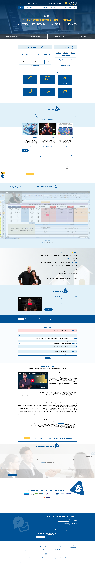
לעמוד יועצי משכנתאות (47, 500)
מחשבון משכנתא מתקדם (65, 65)
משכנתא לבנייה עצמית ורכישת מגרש (41, 550)
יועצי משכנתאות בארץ (57, 543)
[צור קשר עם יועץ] (2, 176)
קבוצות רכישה (33, 116)
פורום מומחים (32, 7)
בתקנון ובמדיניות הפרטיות (49, 534)
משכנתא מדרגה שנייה (43, 546)
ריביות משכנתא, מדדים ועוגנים (71, 549)
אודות (27, 7)
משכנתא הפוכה (44, 543)
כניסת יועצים (21, 3)
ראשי (74, 7)
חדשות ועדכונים (45, 7)
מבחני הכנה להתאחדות (28, 547)
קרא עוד (65, 146)
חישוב (65, 55)
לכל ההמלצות (12, 475)
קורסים (39, 7)
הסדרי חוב (30, 549)
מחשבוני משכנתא (68, 7)
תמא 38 (43, 119)
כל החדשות (47, 358)
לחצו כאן (27, 438)
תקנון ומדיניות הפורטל (28, 550)
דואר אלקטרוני (44, 161)
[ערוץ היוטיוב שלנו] (46, 554)
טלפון (76, 526)
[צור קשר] (49, 554)
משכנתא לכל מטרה (43, 547)
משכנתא (40, 116)
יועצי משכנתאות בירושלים (57, 546)
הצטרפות (28, 3)
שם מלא (68, 161)
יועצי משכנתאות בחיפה (57, 547)
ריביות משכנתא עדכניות (59, 36)
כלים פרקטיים (53, 7)
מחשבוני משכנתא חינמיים (72, 543)
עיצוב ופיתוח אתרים (50, 565)
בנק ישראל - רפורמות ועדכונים (65, 114)
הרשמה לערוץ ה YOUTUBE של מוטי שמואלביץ (14, 187)
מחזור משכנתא (59, 116)
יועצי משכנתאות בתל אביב (57, 545)
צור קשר (21, 7)
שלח (48, 309)
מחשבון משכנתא (61, 423)
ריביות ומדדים (60, 7)
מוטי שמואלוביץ (43, 462)
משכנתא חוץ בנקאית (43, 545)
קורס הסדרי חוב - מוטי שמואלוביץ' (12, 36)
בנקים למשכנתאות (54, 114)
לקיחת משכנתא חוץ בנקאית (69, 116)
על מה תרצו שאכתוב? (65, 166)
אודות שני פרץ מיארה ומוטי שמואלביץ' (26, 543)
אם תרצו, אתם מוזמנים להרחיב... (50, 519)
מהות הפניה (75, 530)
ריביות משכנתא (45, 264)
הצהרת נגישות (44, 565)
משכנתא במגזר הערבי (57, 549)
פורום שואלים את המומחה (35, 36)
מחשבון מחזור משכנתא (72, 547)
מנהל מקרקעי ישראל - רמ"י (49, 116)
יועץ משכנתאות (34, 114)
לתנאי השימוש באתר (53, 305)
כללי (26, 114)
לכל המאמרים (25, 150)
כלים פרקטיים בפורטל (28, 546)
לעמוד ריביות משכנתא (35, 65)
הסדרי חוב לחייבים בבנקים (43, 114)
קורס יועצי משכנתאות (24, 116)
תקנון (41, 565)
